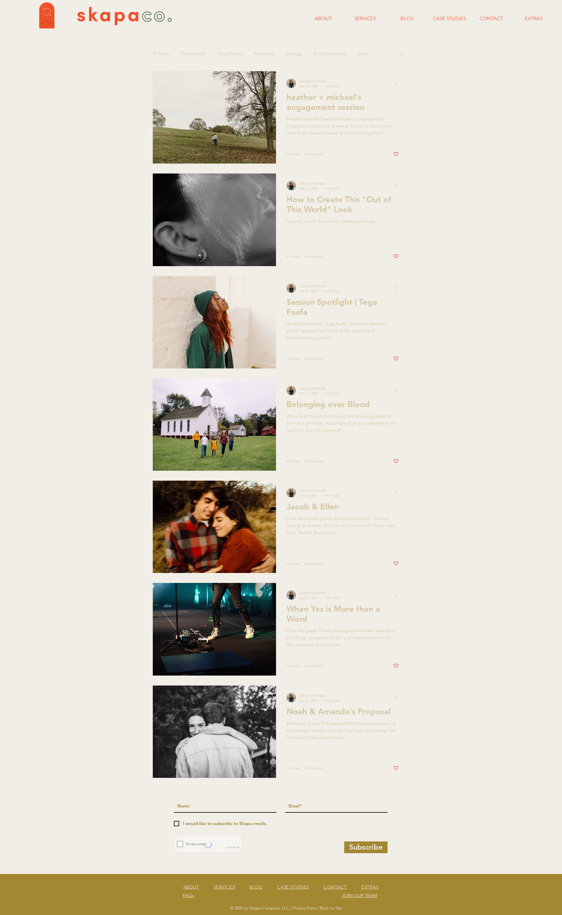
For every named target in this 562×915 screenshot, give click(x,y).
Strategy (294, 53)
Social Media (230, 53)
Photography (193, 53)
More (362, 53)
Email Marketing (330, 53)
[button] (402, 54)
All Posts (161, 53)
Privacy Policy (305, 908)
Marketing (264, 53)
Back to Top (331, 908)
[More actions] (397, 83)
